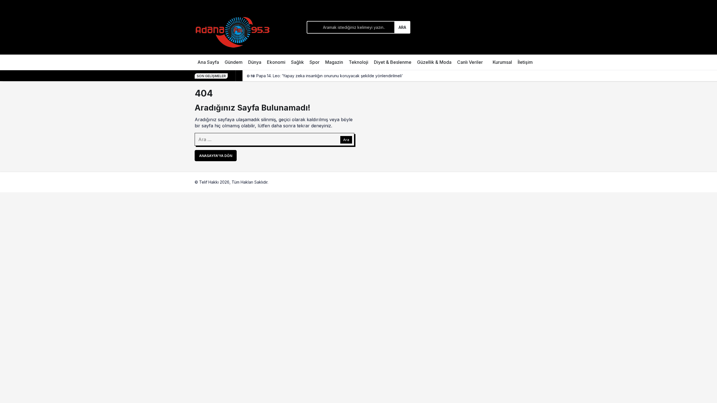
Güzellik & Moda (434, 62)
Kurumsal (502, 62)
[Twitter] (517, 182)
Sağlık (297, 62)
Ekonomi (276, 62)
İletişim (525, 62)
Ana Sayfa (208, 62)
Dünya (254, 62)
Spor (314, 62)
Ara (402, 27)
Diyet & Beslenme (392, 62)
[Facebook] (504, 182)
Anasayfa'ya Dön (215, 156)
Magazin (334, 62)
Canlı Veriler (470, 62)
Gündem (234, 62)
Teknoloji (358, 62)
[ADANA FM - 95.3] (232, 31)
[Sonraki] (239, 75)
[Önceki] (232, 75)
